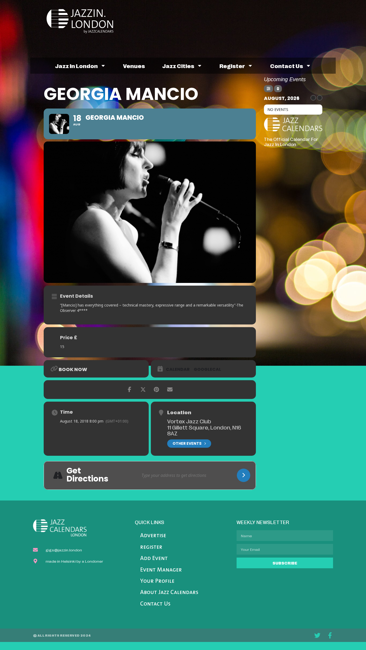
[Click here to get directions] (243, 475)
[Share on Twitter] (143, 389)
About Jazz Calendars (169, 592)
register (232, 65)
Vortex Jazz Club (189, 421)
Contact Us (155, 604)
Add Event (154, 558)
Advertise (153, 536)
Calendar (178, 369)
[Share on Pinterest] (156, 389)
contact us (286, 65)
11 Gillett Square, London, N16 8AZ (204, 430)
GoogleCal (207, 369)
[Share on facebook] (129, 389)
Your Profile (157, 581)
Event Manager (161, 570)
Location (179, 412)
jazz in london (76, 65)
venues (134, 65)
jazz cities (178, 65)
